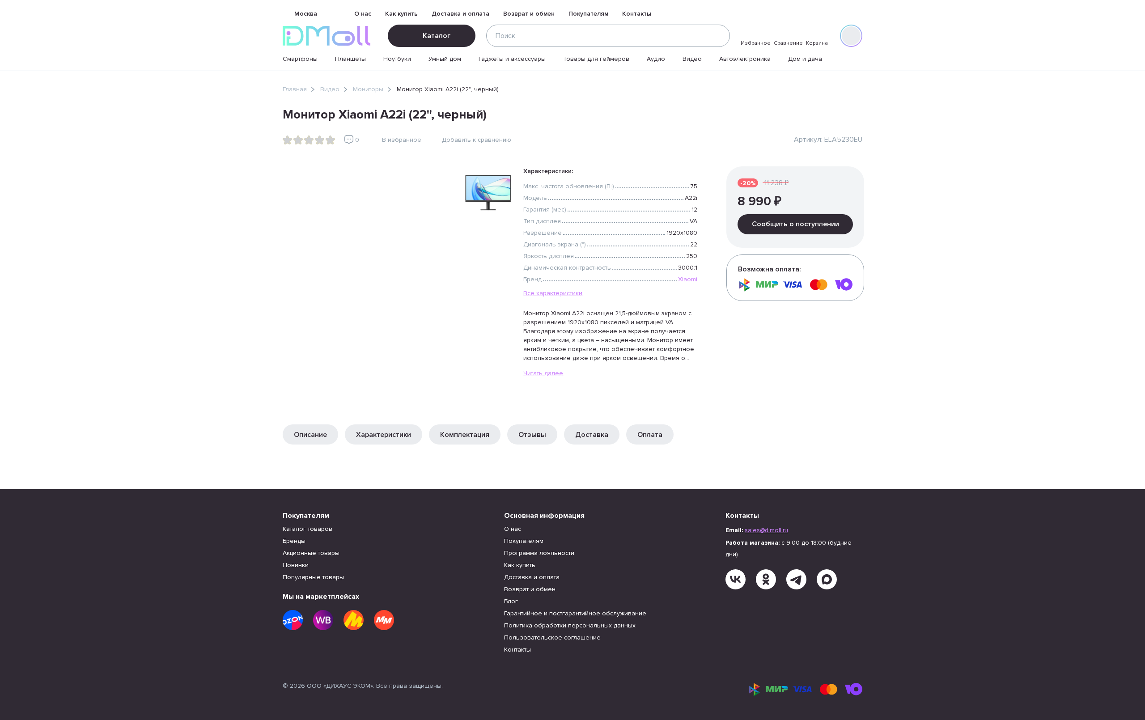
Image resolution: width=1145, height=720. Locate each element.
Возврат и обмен (529, 13)
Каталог (436, 35)
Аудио (656, 59)
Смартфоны (300, 59)
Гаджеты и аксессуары (512, 59)
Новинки (296, 565)
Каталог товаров (307, 529)
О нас (362, 13)
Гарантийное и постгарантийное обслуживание (575, 613)
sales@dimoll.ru (766, 530)
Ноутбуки (397, 59)
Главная (295, 89)
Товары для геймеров (596, 59)
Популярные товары (313, 577)
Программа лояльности (539, 553)
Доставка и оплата (460, 13)
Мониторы (368, 89)
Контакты (636, 13)
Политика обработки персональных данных (570, 625)
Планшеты (350, 59)
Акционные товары (311, 553)
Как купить (401, 13)
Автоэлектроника (745, 59)
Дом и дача (805, 59)
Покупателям (588, 13)
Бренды (294, 541)
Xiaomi (687, 279)
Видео (692, 59)
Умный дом (444, 59)
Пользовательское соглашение (552, 637)
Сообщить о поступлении (795, 224)
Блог (511, 601)
